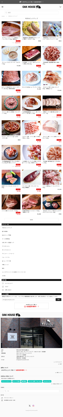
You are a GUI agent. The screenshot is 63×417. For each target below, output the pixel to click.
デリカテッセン (6, 246)
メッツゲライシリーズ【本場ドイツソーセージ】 (14, 272)
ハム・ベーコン (6, 257)
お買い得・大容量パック (8, 242)
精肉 (3, 268)
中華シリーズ (5, 264)
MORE (31, 219)
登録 (58, 299)
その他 (3, 275)
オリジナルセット (6, 250)
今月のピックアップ (7, 227)
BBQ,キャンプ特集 (6, 235)
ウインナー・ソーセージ (8, 253)
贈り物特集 (5, 231)
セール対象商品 (6, 238)
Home (3, 16)
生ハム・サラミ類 (6, 261)
